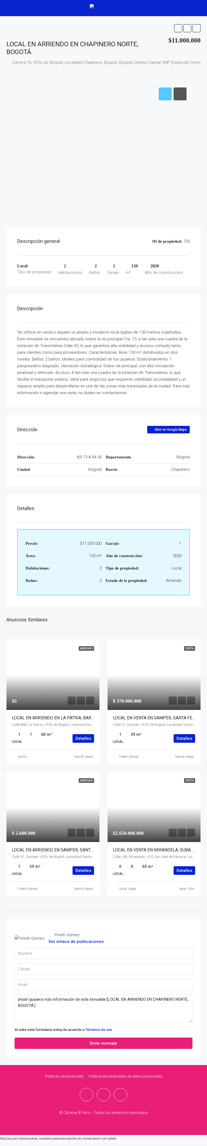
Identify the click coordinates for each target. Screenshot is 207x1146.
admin (22, 757)
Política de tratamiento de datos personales (125, 1076)
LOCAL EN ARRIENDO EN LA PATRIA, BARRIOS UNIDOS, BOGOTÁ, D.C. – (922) (85, 717)
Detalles (83, 738)
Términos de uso (98, 1030)
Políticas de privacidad (64, 1076)
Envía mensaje (103, 1043)
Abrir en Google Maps (170, 429)
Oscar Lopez (127, 889)
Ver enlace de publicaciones (76, 941)
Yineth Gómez (129, 757)
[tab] (165, 93)
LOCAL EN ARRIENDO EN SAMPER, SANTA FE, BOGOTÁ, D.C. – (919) (76, 850)
